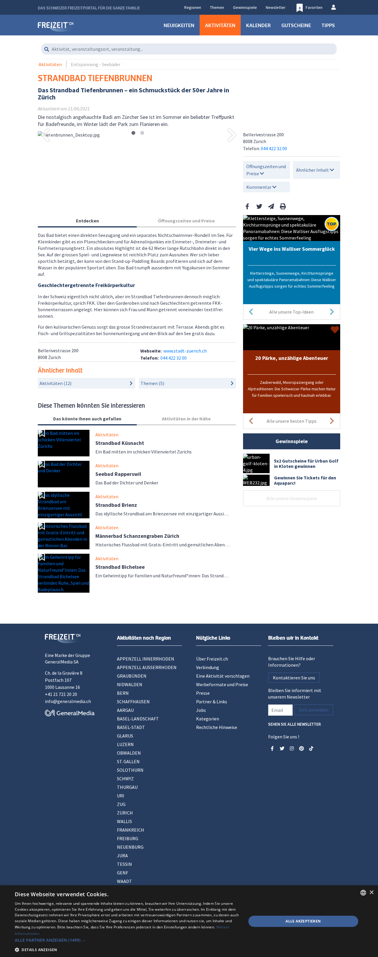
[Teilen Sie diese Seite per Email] (271, 206)
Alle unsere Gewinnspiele (291, 498)
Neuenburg (130, 847)
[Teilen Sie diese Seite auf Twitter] (259, 206)
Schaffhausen (133, 701)
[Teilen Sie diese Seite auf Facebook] (247, 206)
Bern (123, 693)
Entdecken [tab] (87, 221)
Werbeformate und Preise (222, 684)
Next (232, 134)
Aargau (125, 710)
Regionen (192, 7)
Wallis (124, 821)
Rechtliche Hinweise (216, 727)
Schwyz (125, 778)
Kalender (258, 25)
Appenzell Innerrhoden (145, 659)
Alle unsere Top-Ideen (291, 312)
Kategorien (207, 719)
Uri (120, 796)
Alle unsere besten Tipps (292, 421)
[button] (127, 940)
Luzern (125, 744)
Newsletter (276, 7)
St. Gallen (128, 761)
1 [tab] (133, 133)
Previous (45, 134)
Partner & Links (211, 701)
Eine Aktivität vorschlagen (223, 676)
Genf (122, 873)
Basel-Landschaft (138, 719)
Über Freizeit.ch (212, 659)
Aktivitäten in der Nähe (186, 419)
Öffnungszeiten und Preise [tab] (186, 221)
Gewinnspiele (245, 7)
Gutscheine (296, 25)
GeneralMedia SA (62, 662)
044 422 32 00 (274, 148)
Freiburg (127, 838)
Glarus (125, 736)
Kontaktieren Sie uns (294, 678)
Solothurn (130, 770)
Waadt (124, 881)
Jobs (201, 710)
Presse (203, 693)
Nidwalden (129, 684)
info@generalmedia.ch (68, 701)
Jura (122, 855)
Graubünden (131, 676)
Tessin (124, 864)
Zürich (125, 813)
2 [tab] (142, 133)
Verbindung (207, 667)
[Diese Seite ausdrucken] (282, 206)
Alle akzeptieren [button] (303, 921)
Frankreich (130, 830)
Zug (121, 804)
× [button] (371, 892)
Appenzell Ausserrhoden (147, 667)
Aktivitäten (220, 25)
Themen (217, 7)
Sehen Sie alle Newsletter (294, 724)
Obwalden (129, 753)
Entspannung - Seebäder (95, 64)
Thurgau (127, 787)
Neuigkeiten (179, 25)
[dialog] (189, 921)
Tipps (328, 25)
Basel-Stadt (131, 727)
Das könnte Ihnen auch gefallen (87, 419)
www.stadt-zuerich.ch (185, 351)
